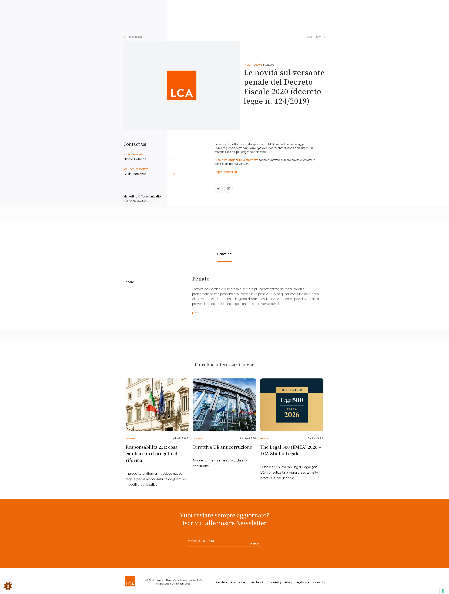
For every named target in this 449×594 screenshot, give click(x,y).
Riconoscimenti (239, 582)
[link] (219, 191)
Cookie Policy (274, 582)
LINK (195, 313)
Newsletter (222, 582)
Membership (257, 582)
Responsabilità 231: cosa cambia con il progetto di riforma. (152, 453)
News (258, 64)
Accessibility (319, 582)
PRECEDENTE (135, 37)
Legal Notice (302, 582)
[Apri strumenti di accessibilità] (8, 586)
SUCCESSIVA (314, 37)
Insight (249, 64)
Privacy (289, 582)
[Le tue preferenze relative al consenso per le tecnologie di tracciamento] (443, 590)
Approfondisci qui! (226, 172)
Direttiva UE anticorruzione (222, 447)
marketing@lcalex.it (136, 200)
